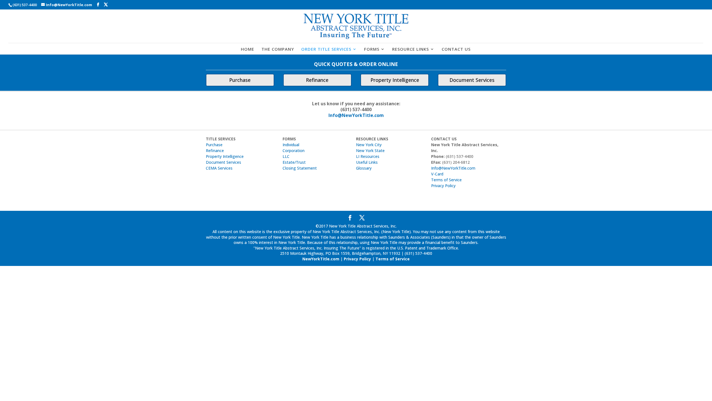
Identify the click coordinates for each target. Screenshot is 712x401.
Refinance (317, 80)
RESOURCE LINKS (410, 49)
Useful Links (367, 162)
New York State (370, 150)
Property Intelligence (394, 80)
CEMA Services (219, 168)
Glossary (364, 168)
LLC (286, 156)
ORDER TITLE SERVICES (326, 49)
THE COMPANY (277, 49)
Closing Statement (300, 168)
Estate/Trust (294, 162)
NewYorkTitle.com (320, 258)
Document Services (472, 80)
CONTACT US (456, 49)
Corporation (294, 150)
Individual (291, 144)
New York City (369, 144)
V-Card (437, 174)
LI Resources (367, 156)
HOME (247, 49)
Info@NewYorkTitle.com (356, 115)
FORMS (371, 49)
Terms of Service (446, 179)
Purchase (240, 80)
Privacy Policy (443, 185)
